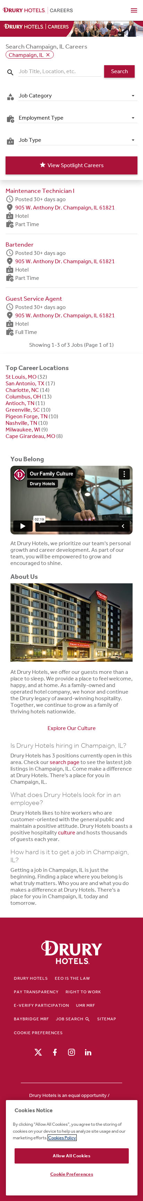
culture (66, 832)
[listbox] (77, 96)
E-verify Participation (41, 1005)
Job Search (70, 1018)
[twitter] (38, 1051)
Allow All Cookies (71, 1155)
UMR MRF (85, 1005)
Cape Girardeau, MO (30, 436)
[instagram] (71, 1051)
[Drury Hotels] (71, 953)
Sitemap (106, 1018)
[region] (71, 1147)
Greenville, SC (23, 409)
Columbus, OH (23, 396)
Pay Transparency (36, 991)
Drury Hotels (31, 978)
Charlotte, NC (22, 390)
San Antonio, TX (25, 383)
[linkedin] (88, 1051)
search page (64, 762)
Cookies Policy (62, 1137)
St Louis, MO (21, 377)
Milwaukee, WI (23, 429)
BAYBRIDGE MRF (31, 1018)
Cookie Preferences (38, 1032)
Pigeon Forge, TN (27, 416)
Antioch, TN (20, 403)
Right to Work (83, 991)
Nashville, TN (21, 423)
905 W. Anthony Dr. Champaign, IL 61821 (65, 207)
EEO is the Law (72, 978)
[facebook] (55, 1051)
